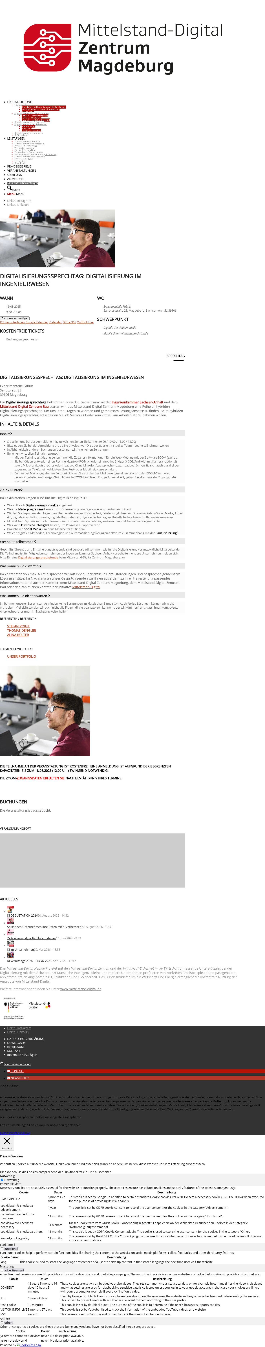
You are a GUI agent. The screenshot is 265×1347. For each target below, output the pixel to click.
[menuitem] (126, 118)
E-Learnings (20, 160)
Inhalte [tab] (5, 434)
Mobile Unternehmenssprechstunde (125, 333)
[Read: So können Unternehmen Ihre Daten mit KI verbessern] (10, 923)
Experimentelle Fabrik (117, 307)
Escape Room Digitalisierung (28, 152)
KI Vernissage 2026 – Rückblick (27, 961)
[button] (15, 1071)
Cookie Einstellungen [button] (14, 1125)
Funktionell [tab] (7, 1245)
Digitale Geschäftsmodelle (119, 328)
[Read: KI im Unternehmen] (10, 946)
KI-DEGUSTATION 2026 (22, 915)
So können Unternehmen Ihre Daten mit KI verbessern (44, 927)
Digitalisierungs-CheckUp (27, 141)
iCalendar (55, 322)
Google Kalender (36, 322)
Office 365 (69, 322)
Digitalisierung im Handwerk (28, 133)
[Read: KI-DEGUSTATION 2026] (10, 912)
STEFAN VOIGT (18, 626)
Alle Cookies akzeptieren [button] (16, 1117)
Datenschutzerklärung (15, 1133)
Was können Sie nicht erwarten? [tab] (24, 596)
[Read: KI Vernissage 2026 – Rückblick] (10, 957)
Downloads (20, 163)
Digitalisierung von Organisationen (31, 113)
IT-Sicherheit (20, 135)
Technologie (20, 104)
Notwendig (11, 1180)
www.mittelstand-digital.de (80, 989)
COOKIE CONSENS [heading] (10, 1085)
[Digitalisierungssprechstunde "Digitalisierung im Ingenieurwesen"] (45, 755)
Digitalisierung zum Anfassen (29, 143)
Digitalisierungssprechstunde (38, 557)
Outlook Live (85, 322)
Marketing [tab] (7, 1266)
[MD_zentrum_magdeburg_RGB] (123, 95)
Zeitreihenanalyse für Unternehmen (31, 938)
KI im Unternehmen (20, 950)
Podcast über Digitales (25, 145)
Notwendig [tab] (7, 1176)
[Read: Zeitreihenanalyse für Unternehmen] (10, 934)
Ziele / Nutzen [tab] (10, 490)
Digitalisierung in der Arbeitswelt (30, 124)
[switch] (2, 1248)
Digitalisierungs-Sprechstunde (29, 156)
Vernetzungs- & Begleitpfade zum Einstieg (35, 154)
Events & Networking (24, 150)
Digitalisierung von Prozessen (29, 122)
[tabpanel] (132, 1214)
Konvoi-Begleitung (23, 158)
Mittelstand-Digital (86, 587)
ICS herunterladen (12, 322)
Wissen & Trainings (24, 147)
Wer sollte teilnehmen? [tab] (17, 542)
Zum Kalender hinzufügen (14, 318)
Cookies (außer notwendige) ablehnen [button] (55, 1125)
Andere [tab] (5, 1319)
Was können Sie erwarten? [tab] (20, 566)
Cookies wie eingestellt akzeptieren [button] (57, 1117)
